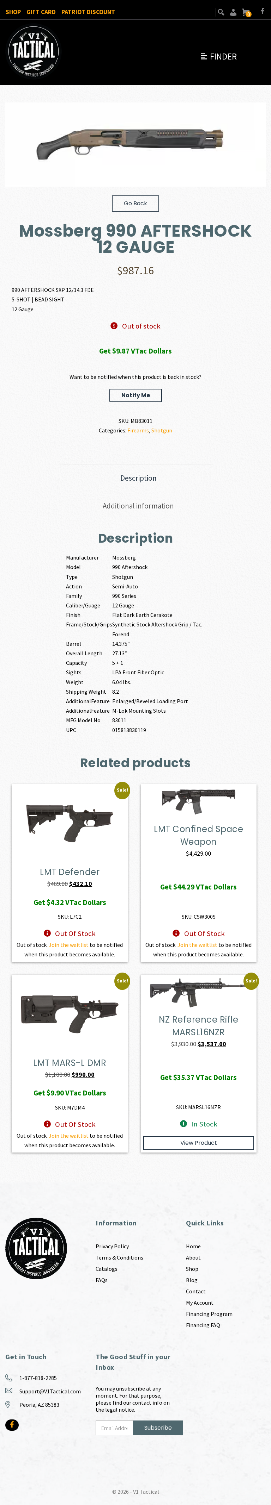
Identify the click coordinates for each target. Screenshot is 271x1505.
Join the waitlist (69, 944)
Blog (192, 1280)
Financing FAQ (203, 1325)
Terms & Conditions (119, 1257)
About (193, 1257)
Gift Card (41, 12)
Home (193, 1246)
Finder (218, 56)
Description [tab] (138, 478)
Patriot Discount (88, 12)
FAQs (102, 1280)
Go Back (135, 203)
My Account (199, 1302)
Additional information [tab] (138, 506)
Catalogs (107, 1268)
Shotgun (161, 430)
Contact (196, 1291)
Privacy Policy (112, 1246)
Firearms (138, 430)
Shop (13, 12)
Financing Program (209, 1313)
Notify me (135, 395)
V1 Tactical (146, 1491)
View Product (198, 1143)
